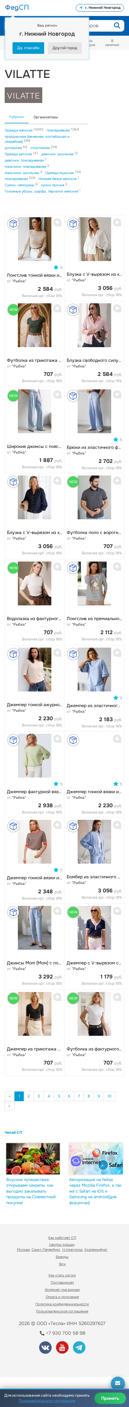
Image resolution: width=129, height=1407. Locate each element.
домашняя (14, 148)
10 (109, 1096)
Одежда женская (19, 130)
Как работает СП (62, 1237)
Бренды (62, 1257)
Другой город (65, 47)
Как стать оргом (62, 1275)
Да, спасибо (28, 47)
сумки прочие (53, 185)
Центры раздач (62, 1244)
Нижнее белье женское (58, 179)
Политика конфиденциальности (62, 1304)
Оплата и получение (62, 1297)
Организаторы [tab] (46, 117)
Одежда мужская (60, 173)
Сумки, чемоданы (20, 185)
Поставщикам (62, 1282)
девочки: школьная (58, 154)
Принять (110, 1398)
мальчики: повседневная (26, 166)
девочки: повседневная (25, 160)
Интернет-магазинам (62, 1289)
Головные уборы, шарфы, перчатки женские (42, 191)
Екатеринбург (96, 1249)
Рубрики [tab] (16, 117)
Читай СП (13, 1132)
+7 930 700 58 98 (65, 1333)
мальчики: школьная (22, 173)
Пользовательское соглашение (62, 1311)
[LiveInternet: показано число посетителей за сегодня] (28, 1363)
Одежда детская (19, 154)
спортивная (40, 148)
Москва (23, 1249)
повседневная (59, 130)
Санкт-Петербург (46, 1249)
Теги (62, 1264)
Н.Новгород (72, 1249)
